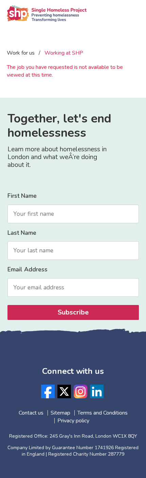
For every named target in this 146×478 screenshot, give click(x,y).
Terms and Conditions (102, 413)
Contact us (31, 413)
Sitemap (60, 413)
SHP (47, 18)
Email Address (27, 269)
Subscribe (73, 312)
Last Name (21, 233)
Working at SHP (63, 53)
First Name (22, 196)
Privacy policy (73, 420)
